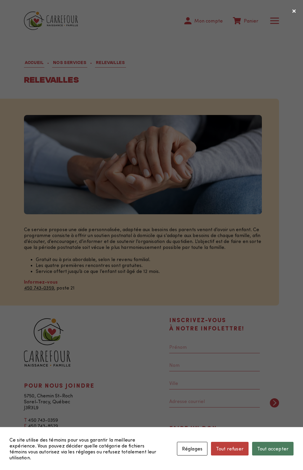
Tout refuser (230, 449)
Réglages (192, 449)
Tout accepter (273, 449)
